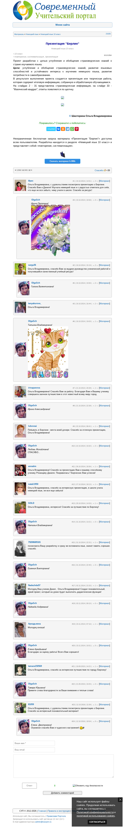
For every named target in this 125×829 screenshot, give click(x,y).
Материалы (19, 34)
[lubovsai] (20, 437)
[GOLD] (20, 512)
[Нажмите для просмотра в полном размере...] (62, 98)
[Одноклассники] (63, 129)
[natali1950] (20, 494)
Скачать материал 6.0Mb (62, 161)
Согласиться (97, 822)
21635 (108, 34)
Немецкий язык (32, 34)
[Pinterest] (77, 129)
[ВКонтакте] (58, 129)
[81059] (20, 712)
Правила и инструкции (59, 811)
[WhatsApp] (72, 129)
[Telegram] (67, 129)
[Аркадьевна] (20, 636)
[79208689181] (20, 556)
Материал (104, 181)
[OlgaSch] (23, 234)
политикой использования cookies (96, 816)
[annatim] (20, 475)
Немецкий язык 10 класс (50, 34)
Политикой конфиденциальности (95, 812)
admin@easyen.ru (43, 822)
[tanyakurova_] (20, 312)
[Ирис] (20, 190)
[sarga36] (20, 274)
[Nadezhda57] (20, 594)
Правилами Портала (56, 816)
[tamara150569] (20, 675)
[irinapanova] (20, 396)
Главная (42, 811)
